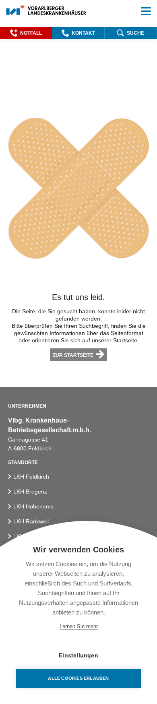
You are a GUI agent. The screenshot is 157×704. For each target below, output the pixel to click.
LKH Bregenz (30, 491)
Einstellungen (78, 655)
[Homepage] (46, 10)
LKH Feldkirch (31, 476)
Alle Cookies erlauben (78, 678)
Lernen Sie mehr (79, 626)
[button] (26, 33)
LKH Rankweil (31, 521)
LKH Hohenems (33, 506)
